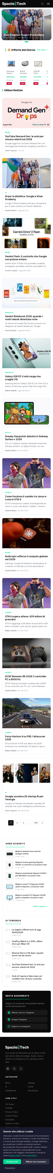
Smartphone (10, 1090)
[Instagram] (14, 1068)
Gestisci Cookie (12, 1123)
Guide (30, 1086)
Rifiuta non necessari (36, 1162)
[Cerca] (42, 3)
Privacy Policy (15, 1155)
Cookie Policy (31, 1155)
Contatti (8, 1108)
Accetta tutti (12, 1162)
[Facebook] (20, 1068)
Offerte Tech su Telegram (23, 1012)
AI (6, 1086)
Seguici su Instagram (21, 1026)
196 (36, 823)
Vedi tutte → (42, 50)
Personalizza (10, 1168)
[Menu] (48, 3)
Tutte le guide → (39, 906)
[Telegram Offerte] (7, 1068)
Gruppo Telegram (19, 1019)
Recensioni (33, 1090)
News (7, 1083)
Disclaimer (9, 1119)
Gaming (31, 1083)
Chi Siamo (9, 1104)
